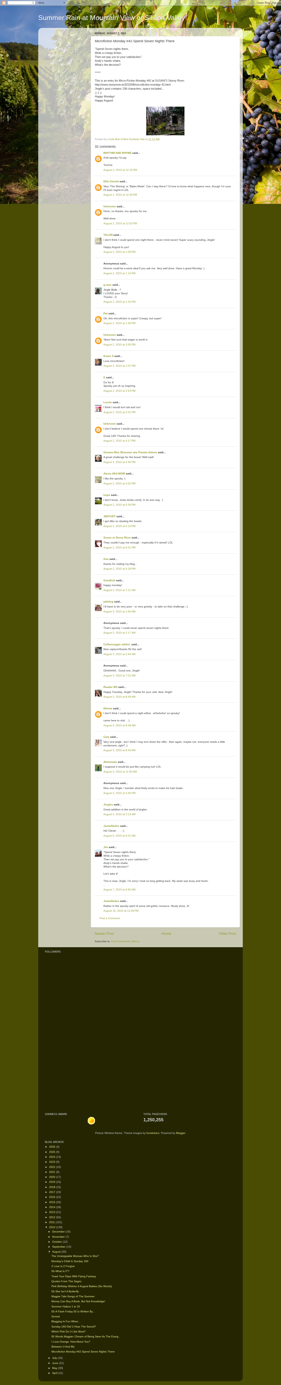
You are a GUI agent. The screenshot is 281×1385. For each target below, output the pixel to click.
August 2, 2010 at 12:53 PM (120, 223)
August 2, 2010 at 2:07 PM (119, 365)
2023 (52, 1161)
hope (106, 495)
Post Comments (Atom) (125, 941)
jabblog (108, 601)
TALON (108, 235)
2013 (52, 1212)
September (59, 1246)
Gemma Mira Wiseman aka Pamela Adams (130, 452)
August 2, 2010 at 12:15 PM (120, 170)
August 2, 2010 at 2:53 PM (119, 390)
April (55, 1373)
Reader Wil (110, 687)
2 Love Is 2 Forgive (63, 1266)
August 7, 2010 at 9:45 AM (119, 889)
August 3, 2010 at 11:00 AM (120, 771)
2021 (52, 1172)
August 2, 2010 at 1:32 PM (119, 301)
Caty (106, 736)
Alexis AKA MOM (114, 473)
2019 (52, 1182)
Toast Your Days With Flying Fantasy (73, 1276)
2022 (52, 1167)
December (59, 1231)
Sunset (55, 1316)
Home (166, 934)
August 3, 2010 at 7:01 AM (119, 675)
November (59, 1236)
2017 (52, 1192)
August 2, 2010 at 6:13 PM (119, 526)
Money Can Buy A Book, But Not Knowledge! (78, 1301)
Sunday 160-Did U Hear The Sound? (73, 1326)
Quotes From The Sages (66, 1281)
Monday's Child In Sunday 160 (69, 1261)
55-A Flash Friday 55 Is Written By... (73, 1311)
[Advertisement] (56, 1047)
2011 (52, 1222)
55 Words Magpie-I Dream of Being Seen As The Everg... (86, 1336)
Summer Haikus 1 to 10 (65, 1306)
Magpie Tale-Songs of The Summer (73, 1296)
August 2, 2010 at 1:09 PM (119, 252)
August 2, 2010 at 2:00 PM (119, 344)
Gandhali (109, 580)
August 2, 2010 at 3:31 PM (119, 412)
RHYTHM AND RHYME (117, 153)
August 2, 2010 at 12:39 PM (120, 194)
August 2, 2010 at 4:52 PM (119, 483)
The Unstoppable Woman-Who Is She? (75, 1256)
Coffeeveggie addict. (117, 644)
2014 (52, 1207)
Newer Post (104, 934)
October (57, 1241)
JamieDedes (111, 826)
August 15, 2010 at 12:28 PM (121, 910)
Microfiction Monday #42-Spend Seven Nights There (83, 1351)
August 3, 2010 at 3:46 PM (119, 793)
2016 (52, 1197)
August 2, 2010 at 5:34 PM (119, 504)
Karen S (108, 356)
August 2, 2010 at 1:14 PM (119, 273)
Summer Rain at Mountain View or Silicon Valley (111, 18)
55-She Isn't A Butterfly (65, 1291)
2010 (52, 1227)
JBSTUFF (109, 516)
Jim (105, 847)
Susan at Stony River (117, 537)
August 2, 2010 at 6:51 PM (119, 547)
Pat (105, 313)
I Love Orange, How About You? (70, 1341)
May (55, 1368)
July (55, 1358)
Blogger (180, 1133)
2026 (52, 1146)
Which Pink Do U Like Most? (68, 1331)
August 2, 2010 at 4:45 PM (119, 462)
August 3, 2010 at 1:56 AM (119, 611)
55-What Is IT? (60, 1271)
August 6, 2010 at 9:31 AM (119, 835)
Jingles (108, 804)
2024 (52, 1157)
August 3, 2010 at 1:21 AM (119, 590)
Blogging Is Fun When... (65, 1321)
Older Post (227, 934)
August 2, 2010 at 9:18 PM (119, 568)
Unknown (109, 206)
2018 (52, 1187)
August (56, 1251)
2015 (52, 1202)
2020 (52, 1177)
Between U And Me (63, 1346)
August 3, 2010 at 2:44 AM (119, 654)
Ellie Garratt (111, 181)
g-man (107, 284)
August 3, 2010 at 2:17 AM (119, 632)
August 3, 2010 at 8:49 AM (119, 696)
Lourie (107, 402)
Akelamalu (110, 762)
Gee (106, 559)
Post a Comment (110, 918)
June (55, 1363)
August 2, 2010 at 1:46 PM (119, 323)
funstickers (152, 1133)
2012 (52, 1217)
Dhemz (107, 708)
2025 (52, 1152)
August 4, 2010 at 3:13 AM (119, 814)
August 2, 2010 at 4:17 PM (119, 440)
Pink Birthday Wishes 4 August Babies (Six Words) (81, 1286)
